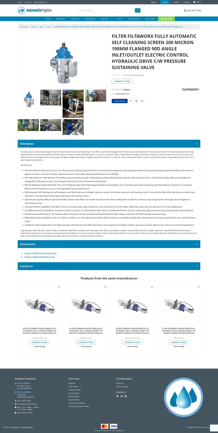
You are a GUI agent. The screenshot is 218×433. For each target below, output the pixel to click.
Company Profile (74, 390)
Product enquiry (122, 387)
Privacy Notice (73, 396)
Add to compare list (136, 101)
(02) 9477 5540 (194, 10)
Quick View (59, 290)
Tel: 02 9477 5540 (24, 401)
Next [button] (198, 276)
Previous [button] (20, 276)
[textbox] (109, 10)
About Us (71, 383)
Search (137, 10)
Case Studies (73, 387)
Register (154, 2)
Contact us (120, 383)
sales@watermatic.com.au (27, 404)
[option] (39, 319)
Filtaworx (126, 89)
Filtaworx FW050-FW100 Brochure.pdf (40, 253)
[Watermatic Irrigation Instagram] (123, 396)
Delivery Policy (73, 393)
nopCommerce (14, 427)
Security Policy (73, 400)
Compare (186, 2)
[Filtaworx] (191, 89)
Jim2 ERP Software (27, 427)
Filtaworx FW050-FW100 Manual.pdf (40, 257)
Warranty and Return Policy (78, 406)
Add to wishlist (130, 101)
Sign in (165, 2)
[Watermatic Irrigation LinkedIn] (127, 396)
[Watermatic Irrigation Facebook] (119, 396)
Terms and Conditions (76, 403)
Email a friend (142, 101)
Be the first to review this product (133, 75)
